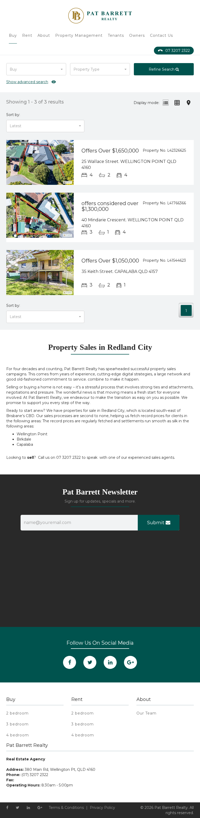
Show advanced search (27, 82)
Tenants (116, 35)
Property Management (79, 35)
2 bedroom (17, 713)
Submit (156, 523)
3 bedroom (17, 724)
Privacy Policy (102, 807)
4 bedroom (17, 735)
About (44, 35)
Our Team (146, 713)
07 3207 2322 (177, 50)
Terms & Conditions (66, 807)
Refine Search (162, 69)
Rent (27, 35)
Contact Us (161, 35)
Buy (13, 35)
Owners (137, 35)
